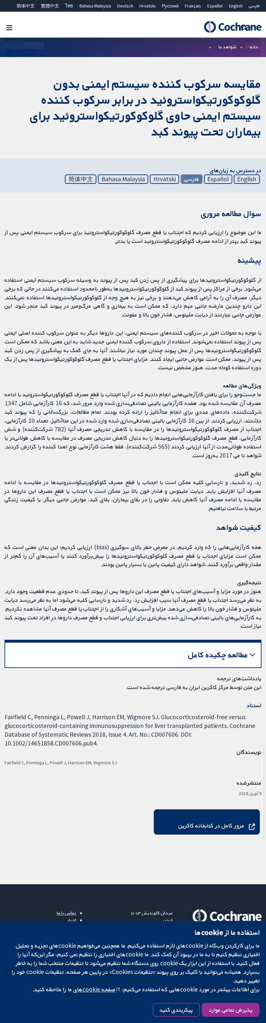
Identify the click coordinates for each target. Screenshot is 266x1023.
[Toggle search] (244, 27)
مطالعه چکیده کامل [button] (218, 654)
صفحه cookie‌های (94, 989)
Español (215, 6)
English (236, 6)
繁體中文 (50, 6)
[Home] (232, 27)
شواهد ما (227, 46)
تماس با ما (66, 913)
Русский (170, 6)
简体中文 (26, 6)
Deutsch (125, 6)
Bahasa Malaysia (95, 6)
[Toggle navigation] (9, 27)
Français (193, 6)
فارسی (254, 6)
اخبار (71, 920)
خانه (254, 46)
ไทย (69, 6)
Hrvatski (147, 6)
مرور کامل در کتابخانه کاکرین (211, 825)
